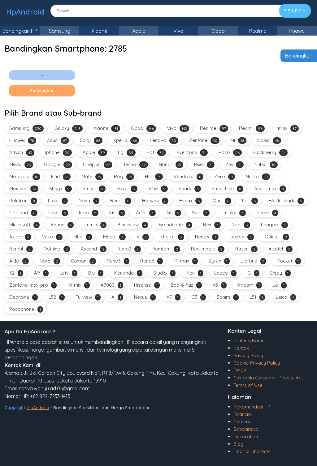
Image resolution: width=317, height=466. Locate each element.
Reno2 (128, 249)
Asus (57, 140)
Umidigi (232, 213)
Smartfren (226, 188)
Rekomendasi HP (251, 407)
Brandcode (174, 225)
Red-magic (206, 249)
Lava (57, 200)
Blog (238, 444)
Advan (20, 152)
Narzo (257, 176)
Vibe (157, 188)
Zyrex (218, 261)
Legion (240, 237)
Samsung (59, 31)
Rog (123, 176)
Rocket (288, 261)
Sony (90, 140)
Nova (88, 200)
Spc (199, 213)
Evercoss (191, 152)
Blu (94, 273)
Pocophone (25, 309)
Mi (237, 140)
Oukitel (276, 237)
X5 (218, 285)
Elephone (22, 297)
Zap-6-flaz (185, 285)
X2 (15, 273)
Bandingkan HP (19, 31)
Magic (113, 237)
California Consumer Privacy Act (268, 378)
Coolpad (22, 213)
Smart (93, 188)
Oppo (218, 31)
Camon (82, 261)
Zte (233, 164)
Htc (153, 176)
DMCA (240, 370)
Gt (173, 213)
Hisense (146, 285)
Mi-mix (77, 285)
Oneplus (96, 164)
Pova (125, 188)
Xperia (125, 140)
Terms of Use (248, 385)
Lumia (94, 225)
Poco (229, 152)
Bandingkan (298, 56)
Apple (138, 31)
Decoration (245, 436)
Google (57, 164)
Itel (249, 200)
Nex (211, 225)
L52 (56, 297)
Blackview (131, 225)
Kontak (241, 348)
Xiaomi (99, 31)
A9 (40, 273)
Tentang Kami (248, 341)
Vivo (178, 31)
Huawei (297, 31)
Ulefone (252, 261)
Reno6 (150, 261)
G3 (197, 297)
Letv (67, 273)
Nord (49, 261)
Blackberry (269, 152)
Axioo (19, 237)
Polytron (22, 200)
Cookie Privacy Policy (256, 363)
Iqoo (87, 213)
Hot (155, 152)
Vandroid (187, 176)
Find (59, 176)
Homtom (165, 249)
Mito (81, 237)
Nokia (268, 140)
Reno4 (20, 249)
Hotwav (154, 200)
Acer (145, 213)
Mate (91, 176)
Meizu (20, 164)
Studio (163, 273)
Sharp (59, 188)
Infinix (286, 128)
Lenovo (163, 140)
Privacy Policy (248, 355)
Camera (242, 422)
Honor (170, 164)
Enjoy (279, 273)
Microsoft (23, 225)
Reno (119, 200)
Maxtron (22, 188)
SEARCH (295, 11)
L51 (256, 297)
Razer (245, 249)
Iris (116, 213)
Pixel (203, 164)
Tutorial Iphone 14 (252, 451)
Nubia (265, 164)
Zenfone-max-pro (31, 285)
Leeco (224, 273)
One (221, 200)
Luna (57, 213)
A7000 (111, 285)
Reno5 (205, 237)
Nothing (56, 249)
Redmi (251, 128)
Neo (240, 225)
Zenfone (203, 140)
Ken (193, 273)
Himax (189, 200)
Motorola (23, 176)
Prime (266, 213)
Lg (125, 152)
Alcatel (279, 249)
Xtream (248, 285)
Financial (242, 414)
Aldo (18, 261)
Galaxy (67, 128)
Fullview (87, 297)
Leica (285, 297)
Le (278, 285)
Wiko (51, 237)
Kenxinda (127, 273)
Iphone (57, 152)
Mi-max (185, 261)
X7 (172, 297)
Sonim (227, 297)
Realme (257, 31)
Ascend (92, 249)
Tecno (134, 164)
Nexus (144, 297)
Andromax (269, 188)
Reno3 (117, 261)
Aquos (61, 225)
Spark (189, 188)
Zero (223, 176)
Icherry (171, 237)
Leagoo (273, 225)
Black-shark (285, 200)
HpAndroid (25, 11)
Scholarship (245, 429)
